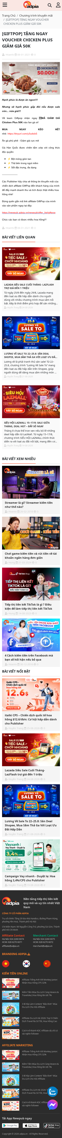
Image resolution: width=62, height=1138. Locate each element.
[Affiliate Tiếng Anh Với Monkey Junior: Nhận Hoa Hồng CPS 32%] (10, 983)
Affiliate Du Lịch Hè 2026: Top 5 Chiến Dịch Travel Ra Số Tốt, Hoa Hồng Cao (40, 1020)
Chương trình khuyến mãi (36, 15)
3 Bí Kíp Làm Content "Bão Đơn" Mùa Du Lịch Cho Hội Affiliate (39, 1005)
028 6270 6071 (15, 942)
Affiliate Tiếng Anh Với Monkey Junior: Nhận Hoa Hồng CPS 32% (40, 981)
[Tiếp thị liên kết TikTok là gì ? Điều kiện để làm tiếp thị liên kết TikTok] (31, 584)
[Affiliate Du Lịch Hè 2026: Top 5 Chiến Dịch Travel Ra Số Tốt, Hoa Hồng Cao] (10, 1021)
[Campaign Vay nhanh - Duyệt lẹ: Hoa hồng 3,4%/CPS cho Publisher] (31, 855)
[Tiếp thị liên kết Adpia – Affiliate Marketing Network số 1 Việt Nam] (31, 5)
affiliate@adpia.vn (10, 946)
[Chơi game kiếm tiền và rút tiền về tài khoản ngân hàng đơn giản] (31, 533)
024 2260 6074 (17, 939)
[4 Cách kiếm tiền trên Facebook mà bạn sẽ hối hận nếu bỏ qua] (31, 635)
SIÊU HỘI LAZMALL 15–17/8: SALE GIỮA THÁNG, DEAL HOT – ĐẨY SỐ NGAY (27, 424)
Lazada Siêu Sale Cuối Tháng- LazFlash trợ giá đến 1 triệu (29, 286)
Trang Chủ (9, 15)
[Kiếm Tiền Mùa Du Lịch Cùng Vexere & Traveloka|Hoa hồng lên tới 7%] (10, 995)
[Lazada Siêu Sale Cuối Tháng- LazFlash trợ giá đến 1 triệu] (31, 263)
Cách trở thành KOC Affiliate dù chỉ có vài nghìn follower (40, 1032)
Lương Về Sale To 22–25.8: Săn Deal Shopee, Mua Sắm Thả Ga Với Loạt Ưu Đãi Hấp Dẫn (30, 355)
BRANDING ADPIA (14, 954)
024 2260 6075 (48, 939)
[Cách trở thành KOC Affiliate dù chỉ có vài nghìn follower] (10, 1034)
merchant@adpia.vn (42, 946)
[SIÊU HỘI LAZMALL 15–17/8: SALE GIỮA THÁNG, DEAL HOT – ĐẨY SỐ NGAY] (31, 401)
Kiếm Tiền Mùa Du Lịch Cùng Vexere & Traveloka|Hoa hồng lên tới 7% (40, 994)
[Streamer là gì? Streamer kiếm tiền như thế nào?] (31, 482)
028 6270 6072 (46, 942)
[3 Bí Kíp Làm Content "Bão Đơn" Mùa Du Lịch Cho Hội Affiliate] (10, 1008)
